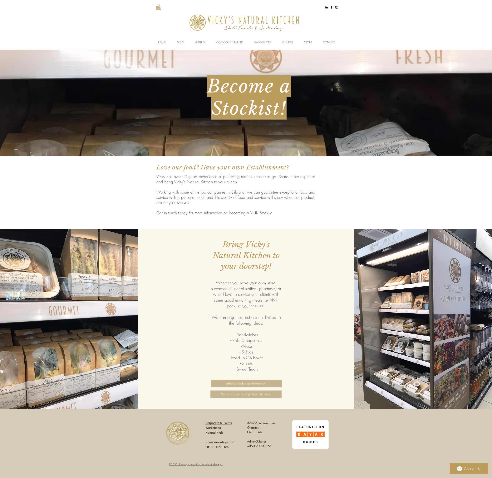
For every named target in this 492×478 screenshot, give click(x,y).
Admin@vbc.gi (256, 441)
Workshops (213, 428)
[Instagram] (336, 7)
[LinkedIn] (326, 7)
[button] (158, 7)
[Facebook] (331, 7)
